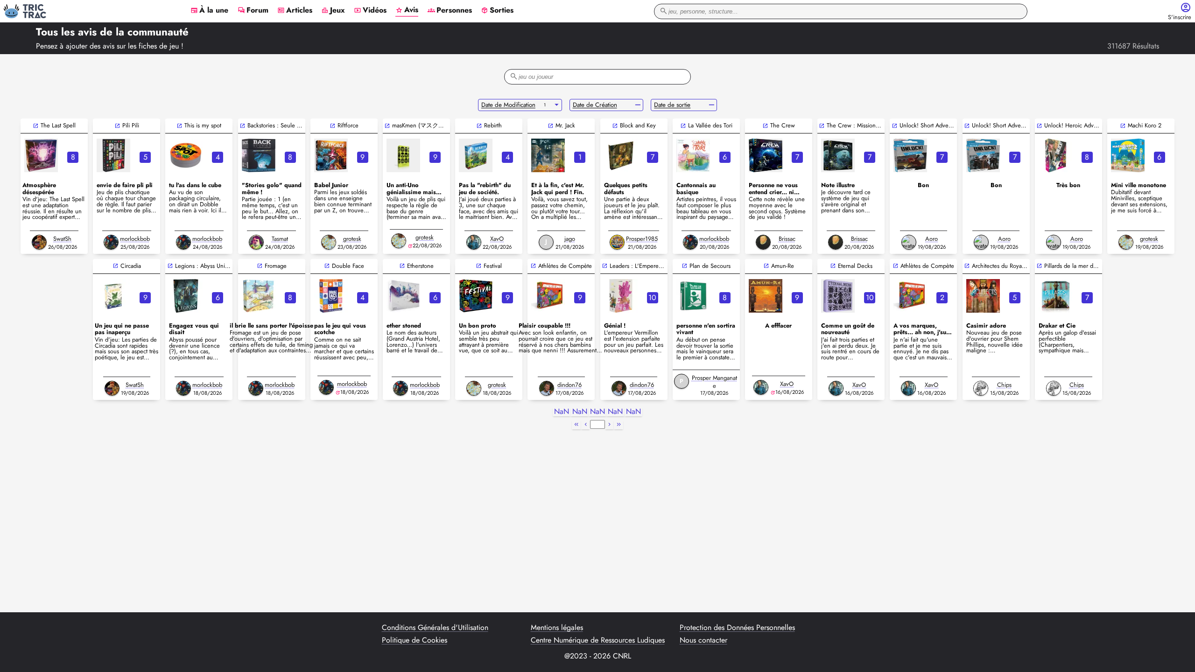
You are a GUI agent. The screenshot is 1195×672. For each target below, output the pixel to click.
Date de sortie (672, 105)
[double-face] (331, 296)
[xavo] (473, 242)
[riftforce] (331, 155)
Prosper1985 (642, 238)
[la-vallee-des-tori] (693, 155)
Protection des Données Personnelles (737, 627)
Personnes (450, 10)
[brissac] (763, 242)
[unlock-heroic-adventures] (1055, 155)
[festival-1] (475, 296)
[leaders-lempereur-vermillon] (621, 296)
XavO (497, 238)
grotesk (352, 238)
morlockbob (135, 238)
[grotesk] (328, 242)
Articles (294, 10)
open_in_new (36, 125)
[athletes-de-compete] (548, 296)
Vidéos (370, 10)
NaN (561, 411)
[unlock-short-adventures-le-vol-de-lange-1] (983, 155)
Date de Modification (508, 105)
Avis (406, 10)
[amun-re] (765, 296)
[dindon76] (546, 388)
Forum (253, 10)
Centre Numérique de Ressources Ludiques (598, 640)
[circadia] (113, 296)
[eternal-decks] (838, 296)
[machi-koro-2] (1128, 155)
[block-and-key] (621, 155)
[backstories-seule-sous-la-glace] (258, 155)
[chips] (980, 388)
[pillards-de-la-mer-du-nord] (1055, 296)
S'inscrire (1179, 17)
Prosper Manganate (714, 381)
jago (569, 238)
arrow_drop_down (557, 105)
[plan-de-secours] (693, 296)
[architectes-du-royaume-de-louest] (983, 296)
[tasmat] (256, 242)
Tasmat (280, 238)
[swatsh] (39, 242)
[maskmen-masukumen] (403, 155)
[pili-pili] (113, 155)
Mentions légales (557, 627)
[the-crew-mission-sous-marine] (838, 155)
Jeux (333, 10)
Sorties (497, 10)
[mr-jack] (548, 155)
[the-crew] (765, 155)
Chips (1004, 384)
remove (638, 105)
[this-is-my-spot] (186, 155)
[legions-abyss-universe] (186, 296)
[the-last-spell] (41, 155)
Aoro (931, 238)
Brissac (787, 238)
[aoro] (908, 242)
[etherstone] (403, 296)
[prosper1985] (617, 242)
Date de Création (595, 105)
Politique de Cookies (414, 640)
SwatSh (62, 238)
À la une (209, 10)
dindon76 (569, 384)
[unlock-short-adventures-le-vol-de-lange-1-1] (910, 155)
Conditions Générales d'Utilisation (435, 627)
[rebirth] (475, 155)
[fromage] (258, 296)
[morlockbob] (111, 242)
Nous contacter (703, 640)
